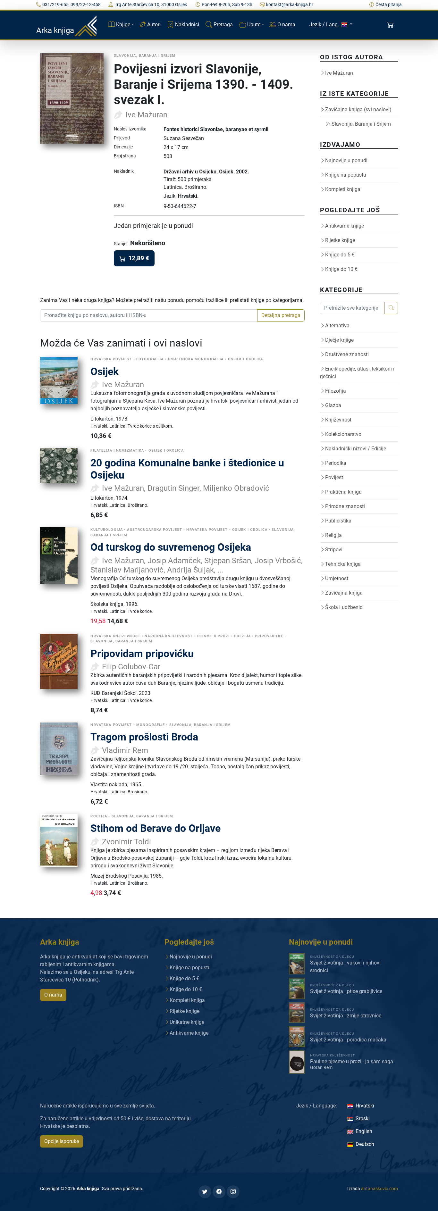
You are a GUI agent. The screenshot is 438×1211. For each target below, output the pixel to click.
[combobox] (148, 315)
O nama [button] (53, 995)
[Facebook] (219, 1191)
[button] (391, 25)
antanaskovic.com (379, 1188)
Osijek (104, 371)
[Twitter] (204, 1191)
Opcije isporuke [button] (61, 1141)
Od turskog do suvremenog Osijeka (170, 547)
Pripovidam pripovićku (142, 653)
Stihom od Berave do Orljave (155, 828)
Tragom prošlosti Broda (144, 737)
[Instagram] (233, 1191)
